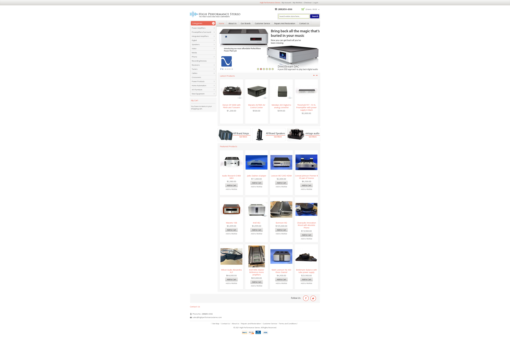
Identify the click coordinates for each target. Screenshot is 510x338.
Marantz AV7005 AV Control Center (256, 106)
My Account (286, 2)
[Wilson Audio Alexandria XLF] (231, 256)
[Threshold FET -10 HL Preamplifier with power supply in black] (306, 91)
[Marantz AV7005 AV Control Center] (256, 91)
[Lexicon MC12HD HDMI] (281, 162)
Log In (315, 2)
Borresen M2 (281, 222)
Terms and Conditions (288, 323)
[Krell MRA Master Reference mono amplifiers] (256, 256)
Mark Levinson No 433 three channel (281, 271)
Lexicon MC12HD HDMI (281, 175)
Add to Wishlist (231, 189)
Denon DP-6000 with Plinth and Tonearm (231, 106)
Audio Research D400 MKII (231, 176)
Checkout (307, 2)
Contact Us (304, 23)
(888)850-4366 (285, 9)
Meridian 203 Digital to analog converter (281, 106)
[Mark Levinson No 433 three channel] (281, 256)
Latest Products (227, 75)
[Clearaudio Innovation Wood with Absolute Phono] (306, 209)
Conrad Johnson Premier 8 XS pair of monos (306, 176)
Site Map (215, 323)
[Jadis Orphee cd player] (256, 162)
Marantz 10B (231, 222)
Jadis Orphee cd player (256, 175)
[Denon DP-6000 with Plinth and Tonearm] (231, 91)
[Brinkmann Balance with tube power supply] (306, 256)
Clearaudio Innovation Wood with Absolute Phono (306, 225)
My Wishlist (297, 2)
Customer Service (262, 23)
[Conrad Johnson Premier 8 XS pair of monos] (306, 162)
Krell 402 (256, 222)
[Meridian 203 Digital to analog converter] (281, 91)
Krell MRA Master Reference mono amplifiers (256, 272)
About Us (233, 23)
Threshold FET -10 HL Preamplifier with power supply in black (306, 107)
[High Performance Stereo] (215, 14)
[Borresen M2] (281, 209)
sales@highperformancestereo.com (207, 317)
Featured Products (228, 146)
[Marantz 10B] (231, 209)
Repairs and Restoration (284, 23)
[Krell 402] (256, 209)
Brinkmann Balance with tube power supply (306, 271)
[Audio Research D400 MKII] (231, 162)
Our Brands (246, 23)
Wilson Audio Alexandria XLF (231, 271)
